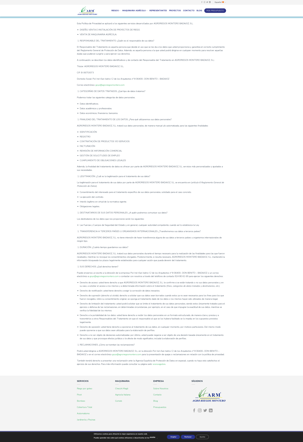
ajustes (152, 437)
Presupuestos (159, 407)
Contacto (189, 10)
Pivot (79, 394)
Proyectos (175, 10)
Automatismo (83, 413)
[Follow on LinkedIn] (210, 2)
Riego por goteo (84, 388)
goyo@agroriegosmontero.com (110, 85)
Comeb (118, 401)
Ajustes (202, 437)
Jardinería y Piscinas (86, 419)
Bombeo (81, 401)
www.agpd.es (159, 364)
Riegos (115, 10)
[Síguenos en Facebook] (202, 2)
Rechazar (188, 437)
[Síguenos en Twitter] (207, 2)
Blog (199, 10)
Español (218, 2)
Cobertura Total (84, 407)
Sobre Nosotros (160, 388)
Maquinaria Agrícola (134, 10)
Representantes (158, 10)
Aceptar (173, 437)
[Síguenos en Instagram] (204, 2)
